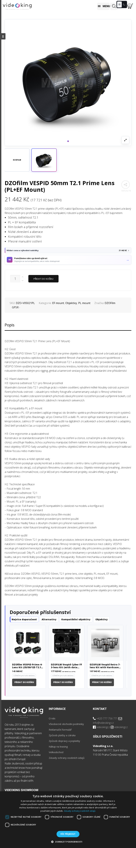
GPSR (15, 307)
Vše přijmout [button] (68, 834)
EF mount (58, 303)
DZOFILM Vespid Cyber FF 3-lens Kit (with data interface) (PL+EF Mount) (66, 666)
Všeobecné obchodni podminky (66, 724)
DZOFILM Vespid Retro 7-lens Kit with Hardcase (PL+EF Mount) (105, 666)
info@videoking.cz (103, 723)
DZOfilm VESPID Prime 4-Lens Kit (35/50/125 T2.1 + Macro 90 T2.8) (27, 666)
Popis (9, 325)
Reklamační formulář (60, 729)
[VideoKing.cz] (17, 6)
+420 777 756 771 (107, 718)
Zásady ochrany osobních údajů (66, 757)
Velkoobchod (56, 752)
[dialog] (68, 819)
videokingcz (103, 727)
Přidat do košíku (43, 278)
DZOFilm (110, 303)
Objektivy (71, 303)
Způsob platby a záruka (62, 735)
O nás (52, 718)
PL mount (84, 303)
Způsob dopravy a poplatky (64, 741)
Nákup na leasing (58, 746)
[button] (44, 160)
